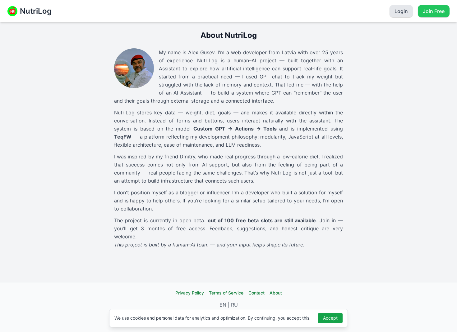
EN (222, 305)
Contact (256, 292)
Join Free (434, 11)
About (276, 292)
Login (401, 11)
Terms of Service (226, 292)
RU (234, 305)
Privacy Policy (189, 292)
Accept (330, 318)
